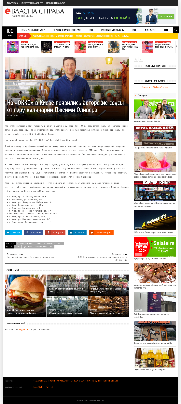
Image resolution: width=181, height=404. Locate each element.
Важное (22, 35)
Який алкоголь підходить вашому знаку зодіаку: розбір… (29, 46)
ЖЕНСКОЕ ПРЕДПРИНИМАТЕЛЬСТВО (32, 3)
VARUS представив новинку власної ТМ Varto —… (95, 46)
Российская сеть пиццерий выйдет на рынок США (153, 343)
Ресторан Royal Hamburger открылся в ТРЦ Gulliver (153, 147)
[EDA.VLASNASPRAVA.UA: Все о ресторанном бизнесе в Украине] (35, 12)
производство (41, 247)
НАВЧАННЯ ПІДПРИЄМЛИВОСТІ (55, 3)
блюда (17, 247)
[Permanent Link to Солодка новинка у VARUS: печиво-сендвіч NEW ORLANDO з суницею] (147, 47)
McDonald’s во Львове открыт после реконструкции (153, 232)
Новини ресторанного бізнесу (49, 243)
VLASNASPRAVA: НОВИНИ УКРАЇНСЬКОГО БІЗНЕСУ (56, 381)
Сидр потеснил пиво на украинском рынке (150, 369)
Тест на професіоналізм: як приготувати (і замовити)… (62, 46)
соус (51, 247)
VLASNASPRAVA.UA (12, 3)
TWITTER (49, 387)
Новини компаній (62, 42)
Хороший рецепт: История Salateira (147, 121)
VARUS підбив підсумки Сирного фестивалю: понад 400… (130, 47)
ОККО (30, 247)
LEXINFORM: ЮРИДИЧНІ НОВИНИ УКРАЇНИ (99, 381)
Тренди (24, 42)
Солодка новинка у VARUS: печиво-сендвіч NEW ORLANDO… (164, 46)
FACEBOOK (38, 387)
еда (24, 247)
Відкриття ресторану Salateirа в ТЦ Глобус (150, 258)
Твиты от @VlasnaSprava (155, 87)
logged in (23, 329)
